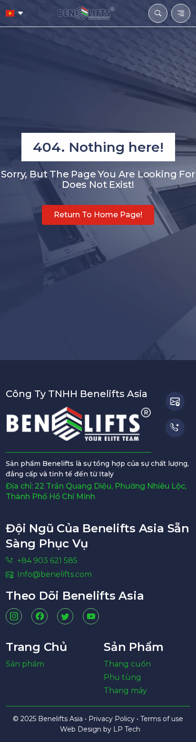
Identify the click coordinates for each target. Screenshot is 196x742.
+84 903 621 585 (47, 560)
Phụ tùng (122, 677)
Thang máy (125, 690)
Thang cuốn (127, 663)
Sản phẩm (25, 663)
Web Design (81, 729)
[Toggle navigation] (180, 13)
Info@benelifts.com (54, 574)
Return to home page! (98, 214)
